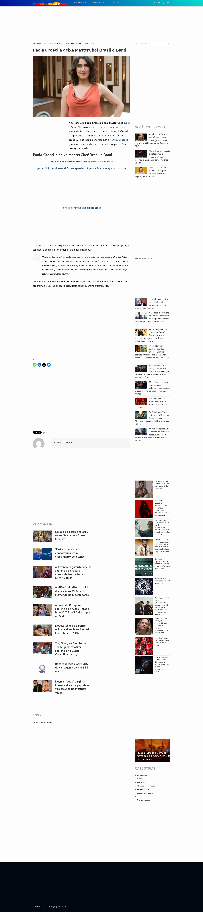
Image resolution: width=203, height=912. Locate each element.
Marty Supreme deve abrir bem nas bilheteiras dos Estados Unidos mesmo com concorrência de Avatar (152, 388)
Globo (139, 779)
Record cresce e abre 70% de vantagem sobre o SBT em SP (71, 668)
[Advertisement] (101, 23)
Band (74, 127)
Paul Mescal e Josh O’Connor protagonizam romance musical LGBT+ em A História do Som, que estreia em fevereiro (161, 606)
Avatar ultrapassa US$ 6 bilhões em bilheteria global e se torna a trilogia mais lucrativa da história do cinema (152, 435)
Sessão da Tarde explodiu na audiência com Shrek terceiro (71, 536)
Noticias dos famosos (146, 786)
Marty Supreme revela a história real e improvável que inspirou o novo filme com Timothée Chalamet (152, 157)
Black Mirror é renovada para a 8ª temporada (162, 581)
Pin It (44, 432)
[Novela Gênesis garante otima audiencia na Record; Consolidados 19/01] (42, 630)
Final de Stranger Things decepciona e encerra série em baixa (161, 641)
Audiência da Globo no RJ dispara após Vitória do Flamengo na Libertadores (72, 591)
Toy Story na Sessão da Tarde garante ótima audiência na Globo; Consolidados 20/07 (70, 649)
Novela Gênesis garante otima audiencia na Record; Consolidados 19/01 (72, 630)
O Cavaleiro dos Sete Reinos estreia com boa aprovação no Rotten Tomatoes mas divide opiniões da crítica (162, 527)
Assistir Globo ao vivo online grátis (82, 207)
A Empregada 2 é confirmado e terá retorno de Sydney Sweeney (162, 485)
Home (38, 43)
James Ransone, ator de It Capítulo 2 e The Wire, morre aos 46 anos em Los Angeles (152, 304)
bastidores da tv (99, 2)
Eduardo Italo (63, 443)
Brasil (126, 122)
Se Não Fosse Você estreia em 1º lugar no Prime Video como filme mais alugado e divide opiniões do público (152, 418)
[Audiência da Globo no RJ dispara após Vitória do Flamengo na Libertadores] (42, 592)
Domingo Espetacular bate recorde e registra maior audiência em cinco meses (162, 564)
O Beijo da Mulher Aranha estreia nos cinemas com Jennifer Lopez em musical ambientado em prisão (161, 664)
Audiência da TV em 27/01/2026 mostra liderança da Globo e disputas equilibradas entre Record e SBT (151, 140)
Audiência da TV (41, 906)
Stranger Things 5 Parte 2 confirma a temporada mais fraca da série (151, 403)
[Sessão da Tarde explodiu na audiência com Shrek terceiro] (42, 536)
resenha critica (80, 2)
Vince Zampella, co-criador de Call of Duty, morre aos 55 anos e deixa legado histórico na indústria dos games (151, 335)
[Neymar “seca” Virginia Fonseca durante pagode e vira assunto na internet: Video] (42, 686)
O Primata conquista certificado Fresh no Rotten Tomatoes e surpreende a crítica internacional (162, 508)
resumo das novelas (145, 793)
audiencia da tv (95, 144)
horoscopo (141, 782)
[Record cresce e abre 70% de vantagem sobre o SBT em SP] (42, 669)
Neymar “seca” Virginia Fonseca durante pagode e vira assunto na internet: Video (72, 687)
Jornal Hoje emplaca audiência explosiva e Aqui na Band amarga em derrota (81, 168)
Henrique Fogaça (119, 139)
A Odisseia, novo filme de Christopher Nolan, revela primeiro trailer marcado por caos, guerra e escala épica (152, 319)
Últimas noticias (143, 800)
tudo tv (115, 2)
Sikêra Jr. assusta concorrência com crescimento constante (70, 553)
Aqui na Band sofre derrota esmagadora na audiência (82, 161)
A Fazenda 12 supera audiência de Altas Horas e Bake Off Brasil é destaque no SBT (72, 611)
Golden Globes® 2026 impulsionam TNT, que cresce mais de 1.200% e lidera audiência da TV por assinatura (161, 546)
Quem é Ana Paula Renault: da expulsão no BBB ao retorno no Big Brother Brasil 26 (152, 172)
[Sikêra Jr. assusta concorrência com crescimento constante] (42, 554)
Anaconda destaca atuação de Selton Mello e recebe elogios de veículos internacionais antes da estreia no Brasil (152, 371)
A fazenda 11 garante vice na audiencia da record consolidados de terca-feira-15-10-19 (73, 573)
